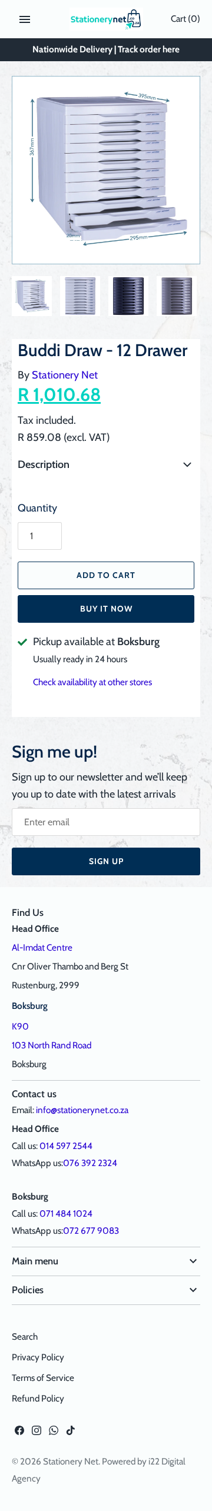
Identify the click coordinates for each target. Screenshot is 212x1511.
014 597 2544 (65, 1145)
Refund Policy (38, 1398)
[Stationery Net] (106, 19)
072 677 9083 (91, 1230)
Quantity (37, 508)
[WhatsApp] (53, 1433)
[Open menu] (25, 19)
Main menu (35, 1261)
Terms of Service (43, 1377)
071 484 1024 (65, 1213)
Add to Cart (106, 575)
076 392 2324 (90, 1162)
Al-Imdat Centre (42, 947)
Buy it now (106, 608)
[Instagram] (36, 1433)
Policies (28, 1290)
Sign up (106, 861)
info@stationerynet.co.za (82, 1109)
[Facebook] (19, 1433)
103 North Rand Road (51, 1045)
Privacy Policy (38, 1357)
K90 (20, 1026)
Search (25, 1336)
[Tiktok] (70, 1433)
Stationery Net (65, 374)
